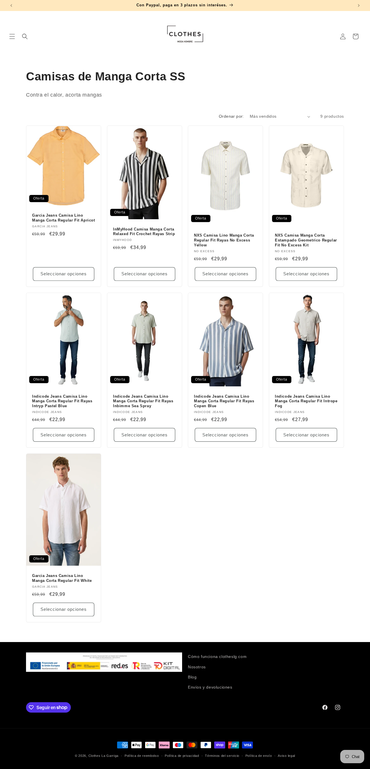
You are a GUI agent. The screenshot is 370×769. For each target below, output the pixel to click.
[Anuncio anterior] (11, 5)
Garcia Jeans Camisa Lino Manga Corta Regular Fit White (62, 578)
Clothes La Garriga (103, 755)
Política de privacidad (182, 755)
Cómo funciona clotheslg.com (217, 656)
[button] (12, 36)
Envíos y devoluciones (210, 687)
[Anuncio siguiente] (358, 5)
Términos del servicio (222, 755)
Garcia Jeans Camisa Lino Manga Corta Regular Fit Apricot (63, 217)
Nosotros (197, 666)
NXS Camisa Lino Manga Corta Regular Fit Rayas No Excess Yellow (224, 240)
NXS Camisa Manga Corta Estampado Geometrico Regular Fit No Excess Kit (306, 240)
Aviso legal (286, 755)
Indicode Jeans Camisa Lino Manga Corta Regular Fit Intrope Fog (306, 401)
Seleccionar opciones (63, 273)
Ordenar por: (231, 116)
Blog (192, 676)
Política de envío (258, 755)
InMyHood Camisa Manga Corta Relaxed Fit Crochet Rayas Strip (144, 231)
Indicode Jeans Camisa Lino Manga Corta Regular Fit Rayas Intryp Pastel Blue (62, 401)
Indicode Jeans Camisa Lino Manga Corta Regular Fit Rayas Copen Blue (224, 401)
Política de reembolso (142, 755)
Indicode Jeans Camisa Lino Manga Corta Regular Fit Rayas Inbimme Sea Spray (143, 401)
